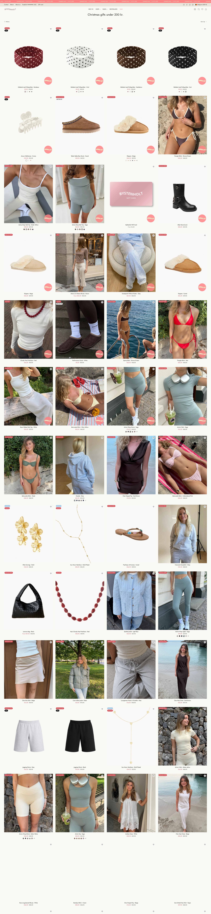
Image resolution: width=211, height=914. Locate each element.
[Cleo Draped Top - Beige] (131, 872)
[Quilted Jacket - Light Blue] (131, 600)
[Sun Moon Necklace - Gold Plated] (79, 534)
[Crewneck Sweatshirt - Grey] (182, 534)
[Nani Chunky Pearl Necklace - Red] (79, 600)
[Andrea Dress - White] (131, 803)
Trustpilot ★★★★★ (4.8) (29, 5)
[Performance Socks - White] (79, 329)
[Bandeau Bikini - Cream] (79, 872)
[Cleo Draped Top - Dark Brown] (131, 465)
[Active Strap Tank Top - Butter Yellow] (28, 194)
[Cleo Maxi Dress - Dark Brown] (182, 669)
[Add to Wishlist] (51, 29)
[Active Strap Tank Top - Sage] (79, 194)
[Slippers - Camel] (182, 262)
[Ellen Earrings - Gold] (28, 534)
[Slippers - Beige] (131, 125)
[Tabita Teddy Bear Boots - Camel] (79, 125)
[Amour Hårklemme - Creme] (28, 125)
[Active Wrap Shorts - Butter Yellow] (28, 803)
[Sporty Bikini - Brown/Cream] (131, 329)
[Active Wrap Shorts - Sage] (131, 396)
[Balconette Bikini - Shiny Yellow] (79, 396)
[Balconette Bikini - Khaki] (28, 465)
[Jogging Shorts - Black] (79, 736)
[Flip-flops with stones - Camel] (131, 534)
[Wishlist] (202, 9)
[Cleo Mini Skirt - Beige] (28, 669)
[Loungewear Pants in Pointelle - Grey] (131, 669)
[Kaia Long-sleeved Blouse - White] (28, 872)
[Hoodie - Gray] (79, 465)
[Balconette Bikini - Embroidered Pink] (182, 465)
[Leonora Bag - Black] (28, 600)
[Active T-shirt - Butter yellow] (182, 736)
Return (12, 5)
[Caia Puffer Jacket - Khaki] (79, 669)
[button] (97, 9)
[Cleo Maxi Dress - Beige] (182, 803)
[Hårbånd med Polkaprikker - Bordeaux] (28, 56)
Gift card (40, 5)
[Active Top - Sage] (79, 803)
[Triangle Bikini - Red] (182, 329)
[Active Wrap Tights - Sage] (182, 600)
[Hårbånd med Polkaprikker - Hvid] (79, 56)
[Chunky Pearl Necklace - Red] (28, 329)
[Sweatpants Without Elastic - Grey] (131, 262)
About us (17, 5)
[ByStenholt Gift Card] (131, 194)
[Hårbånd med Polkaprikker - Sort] (182, 56)
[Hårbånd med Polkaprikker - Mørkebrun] (131, 56)
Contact (6, 5)
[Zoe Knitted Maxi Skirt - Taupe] (182, 872)
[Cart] (206, 9)
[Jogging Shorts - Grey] (28, 736)
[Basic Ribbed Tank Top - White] (28, 396)
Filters (7, 21)
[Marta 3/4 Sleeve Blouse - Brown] (79, 262)
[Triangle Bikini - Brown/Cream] (182, 125)
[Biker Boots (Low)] (182, 194)
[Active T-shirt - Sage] (182, 396)
